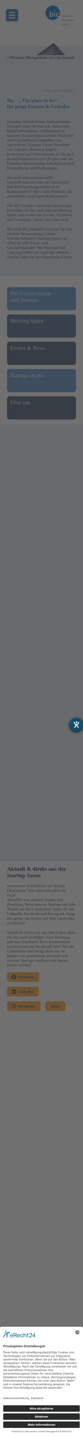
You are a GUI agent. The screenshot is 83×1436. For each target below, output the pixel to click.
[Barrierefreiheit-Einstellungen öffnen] (76, 724)
